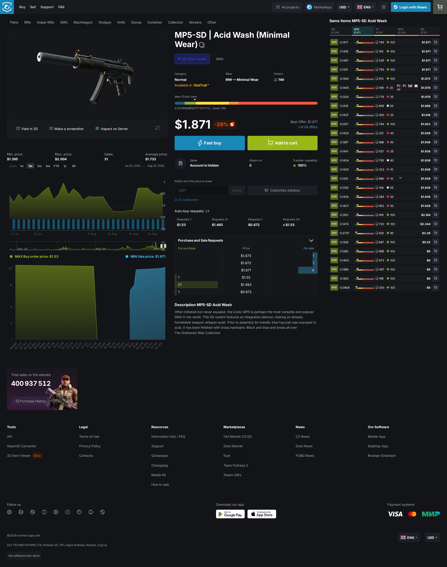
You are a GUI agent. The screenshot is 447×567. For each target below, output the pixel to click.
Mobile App (377, 436)
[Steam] (102, 513)
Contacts (86, 456)
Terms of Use (89, 436)
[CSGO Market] (7, 7)
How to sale (160, 484)
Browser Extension (382, 456)
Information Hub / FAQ (168, 436)
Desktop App (378, 446)
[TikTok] (32, 513)
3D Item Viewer (18, 456)
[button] (14, 22)
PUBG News (305, 456)
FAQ (61, 7)
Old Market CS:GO (238, 436)
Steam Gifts (232, 475)
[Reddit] (79, 513)
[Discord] (90, 513)
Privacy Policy (90, 446)
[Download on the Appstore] (261, 514)
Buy (22, 7)
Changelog (159, 465)
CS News (303, 436)
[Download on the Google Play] (230, 514)
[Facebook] (21, 513)
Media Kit (158, 475)
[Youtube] (44, 513)
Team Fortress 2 (236, 465)
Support (47, 7)
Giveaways (159, 456)
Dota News (304, 446)
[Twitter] (9, 513)
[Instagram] (67, 513)
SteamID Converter (21, 446)
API (9, 436)
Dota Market (233, 446)
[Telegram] (56, 513)
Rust (227, 456)
